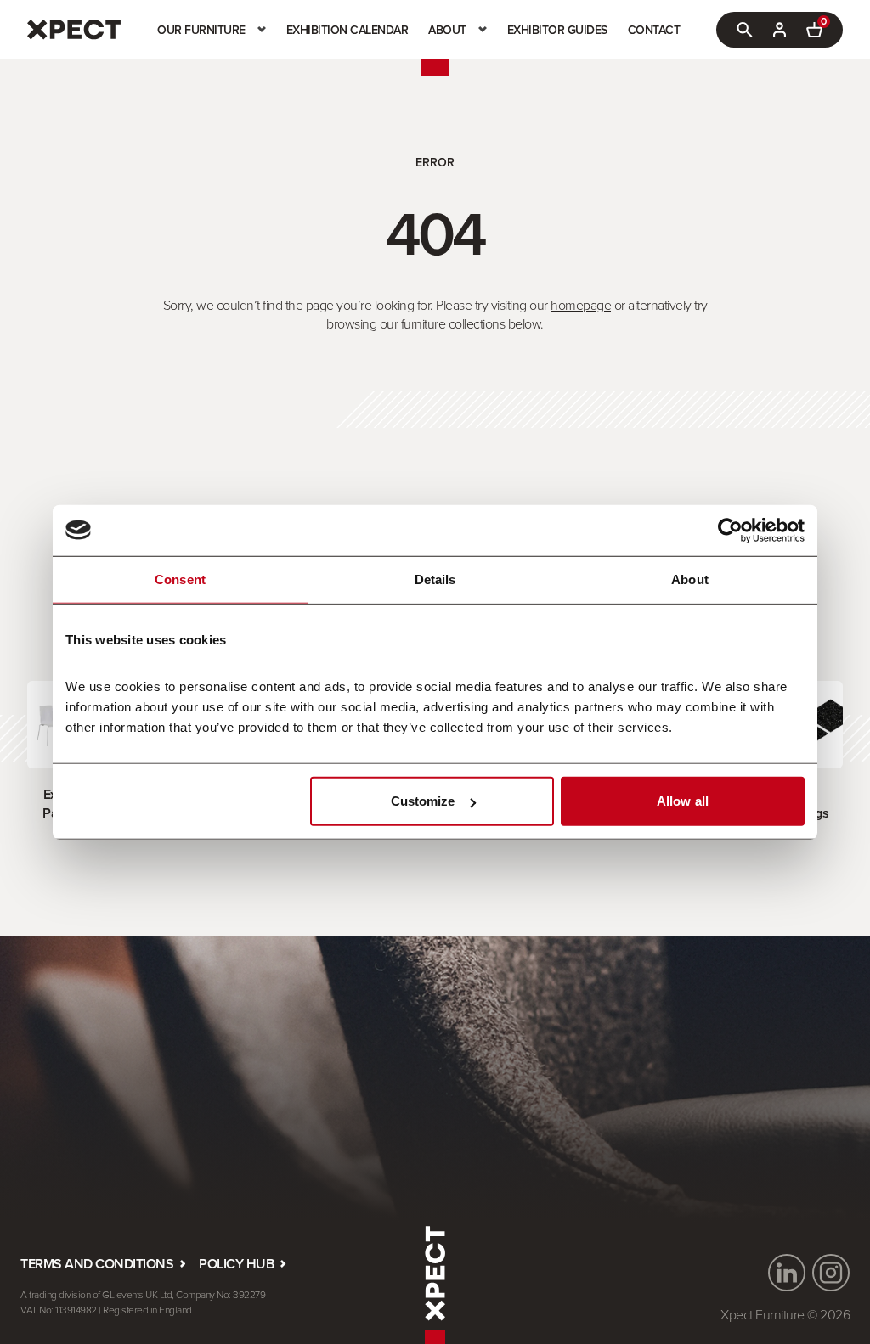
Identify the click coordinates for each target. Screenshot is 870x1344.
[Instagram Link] (831, 1272)
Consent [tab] (180, 578)
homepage (581, 304)
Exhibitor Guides (557, 29)
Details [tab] (435, 578)
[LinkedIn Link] (786, 1272)
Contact (654, 29)
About (447, 29)
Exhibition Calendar (347, 29)
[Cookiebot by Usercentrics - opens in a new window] (730, 530)
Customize (423, 801)
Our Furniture (201, 29)
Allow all (683, 801)
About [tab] (690, 578)
